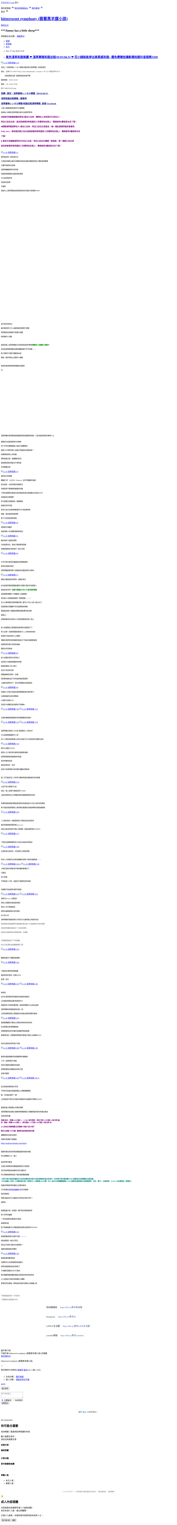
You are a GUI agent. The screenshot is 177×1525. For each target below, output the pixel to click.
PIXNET (70, 1492)
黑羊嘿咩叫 (6, 1356)
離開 (13, 1520)
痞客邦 (20, 1370)
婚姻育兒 (21, 36)
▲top (3, 1384)
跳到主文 (5, 25)
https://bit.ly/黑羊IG (67, 1316)
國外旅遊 (20, 1377)
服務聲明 (111, 1492)
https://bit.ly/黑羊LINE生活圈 (76, 1326)
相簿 (8, 41)
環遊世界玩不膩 (22, 1380)
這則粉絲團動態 (14, 1189)
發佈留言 (5, 1403)
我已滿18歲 (6, 1520)
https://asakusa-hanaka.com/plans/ (14, 1143)
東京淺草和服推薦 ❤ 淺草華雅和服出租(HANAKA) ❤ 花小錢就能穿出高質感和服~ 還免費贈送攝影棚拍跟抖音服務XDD (82, 57)
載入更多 (5, 1388)
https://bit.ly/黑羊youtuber (72, 1335)
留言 (25, 1370)
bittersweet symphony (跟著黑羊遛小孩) (34, 18)
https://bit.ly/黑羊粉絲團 (71, 1307)
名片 (8, 47)
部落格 (9, 44)
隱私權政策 (102, 1492)
